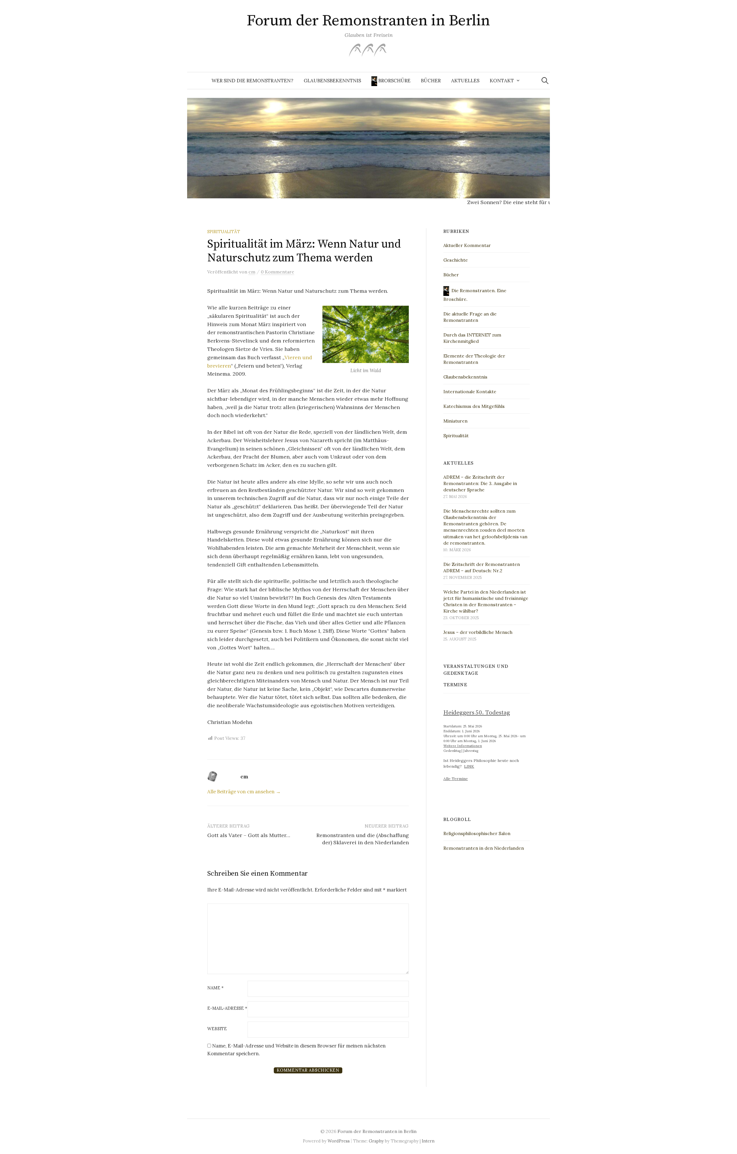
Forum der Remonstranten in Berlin (368, 21)
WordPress (339, 1141)
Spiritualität (223, 231)
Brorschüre (394, 80)
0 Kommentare (277, 272)
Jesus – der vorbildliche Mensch (477, 632)
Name (215, 988)
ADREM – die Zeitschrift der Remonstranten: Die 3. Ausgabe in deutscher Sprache (480, 483)
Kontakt (502, 80)
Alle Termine (455, 778)
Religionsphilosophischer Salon (476, 833)
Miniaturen (455, 421)
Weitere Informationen (462, 746)
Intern (428, 1141)
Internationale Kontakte (469, 391)
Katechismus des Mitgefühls (474, 406)
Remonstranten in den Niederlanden (483, 848)
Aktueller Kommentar (467, 245)
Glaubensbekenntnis (332, 80)
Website (217, 1029)
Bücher (431, 80)
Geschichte (455, 260)
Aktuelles (465, 80)
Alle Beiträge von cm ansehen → (244, 791)
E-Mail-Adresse (227, 1008)
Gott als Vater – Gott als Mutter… (248, 835)
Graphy (376, 1141)
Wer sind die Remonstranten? (252, 80)
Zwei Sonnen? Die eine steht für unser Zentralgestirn (514, 202)
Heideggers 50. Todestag (476, 712)
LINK (469, 766)
